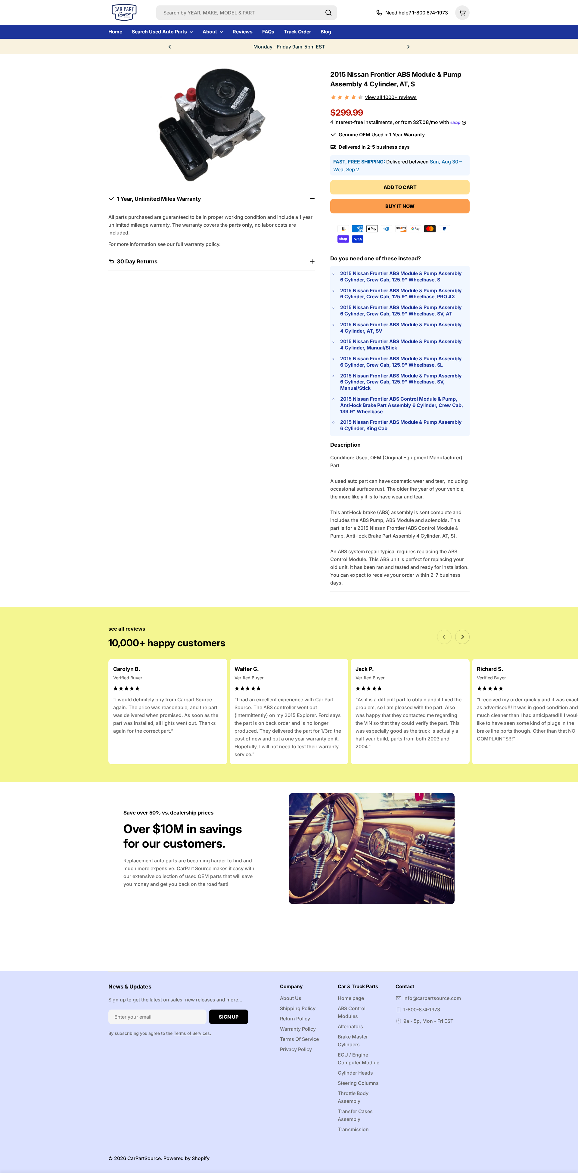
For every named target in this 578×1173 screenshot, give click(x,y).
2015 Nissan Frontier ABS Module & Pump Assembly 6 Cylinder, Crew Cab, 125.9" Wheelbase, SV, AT (401, 310)
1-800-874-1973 (421, 1010)
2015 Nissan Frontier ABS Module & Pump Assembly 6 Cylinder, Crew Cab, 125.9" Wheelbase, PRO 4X (401, 293)
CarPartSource (144, 1158)
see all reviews (126, 629)
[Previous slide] (444, 637)
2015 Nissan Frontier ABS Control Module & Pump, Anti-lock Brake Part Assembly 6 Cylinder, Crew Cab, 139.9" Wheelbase (401, 405)
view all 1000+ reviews (391, 97)
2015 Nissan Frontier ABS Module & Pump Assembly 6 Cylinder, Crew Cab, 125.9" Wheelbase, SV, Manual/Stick (401, 382)
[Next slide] (462, 637)
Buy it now (400, 206)
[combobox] (246, 12)
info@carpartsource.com (432, 998)
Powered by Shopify (186, 1158)
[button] (169, 46)
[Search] (328, 12)
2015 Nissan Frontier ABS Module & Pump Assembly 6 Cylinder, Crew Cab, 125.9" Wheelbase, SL (401, 361)
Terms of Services (192, 1033)
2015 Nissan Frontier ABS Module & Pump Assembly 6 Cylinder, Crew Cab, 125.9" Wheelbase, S (401, 276)
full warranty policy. (198, 244)
